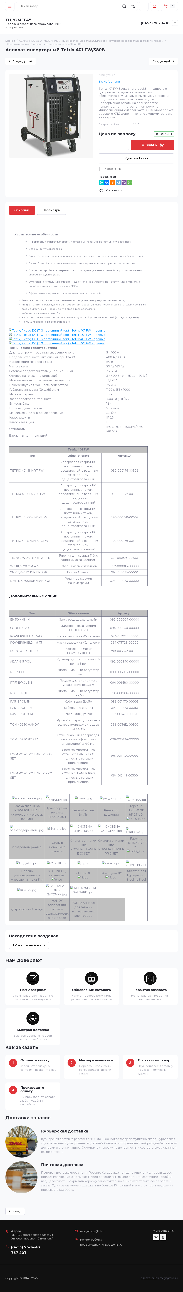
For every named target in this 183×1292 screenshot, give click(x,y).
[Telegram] (118, 182)
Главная (10, 40)
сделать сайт (149, 1278)
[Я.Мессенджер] (101, 182)
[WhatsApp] (129, 182)
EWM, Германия (110, 81)
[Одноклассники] (112, 182)
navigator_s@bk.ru (92, 1231)
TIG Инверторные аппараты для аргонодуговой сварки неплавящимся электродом (112, 40)
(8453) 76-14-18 (155, 23)
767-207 (18, 1253)
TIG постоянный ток (17, 44)
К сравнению (112, 168)
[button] (9, 6)
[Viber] (124, 182)
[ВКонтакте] (106, 182)
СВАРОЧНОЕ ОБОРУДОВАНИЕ (38, 40)
